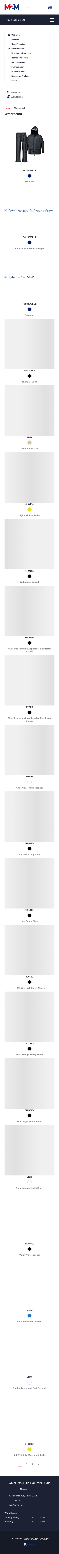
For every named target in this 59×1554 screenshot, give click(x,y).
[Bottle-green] (29, 1382)
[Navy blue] (29, 176)
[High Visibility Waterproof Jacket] (29, 1417)
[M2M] (12, 7)
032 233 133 (15, 1500)
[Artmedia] (29, 1544)
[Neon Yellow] (29, 1449)
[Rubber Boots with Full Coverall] (29, 1350)
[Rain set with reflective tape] (29, 210)
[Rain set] (29, 144)
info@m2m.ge (16, 1505)
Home (7, 108)
